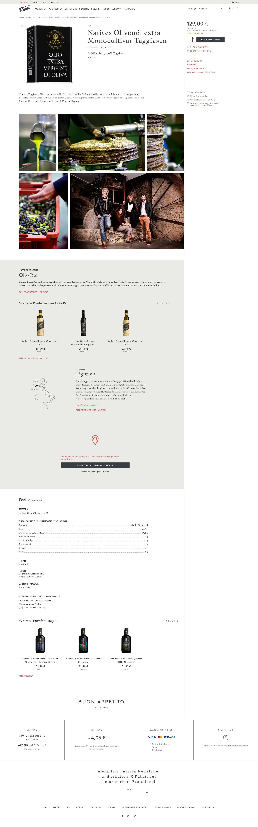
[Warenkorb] (237, 8)
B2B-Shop (24, 2)
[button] (229, 8)
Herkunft (192, 65)
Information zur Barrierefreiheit (134, 807)
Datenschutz (96, 807)
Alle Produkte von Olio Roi (34, 358)
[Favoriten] (233, 8)
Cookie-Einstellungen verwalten (95, 471)
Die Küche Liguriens (87, 405)
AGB (68, 807)
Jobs (45, 807)
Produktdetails (195, 68)
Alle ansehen (26, 676)
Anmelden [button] (234, 2)
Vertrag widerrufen (163, 807)
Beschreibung (194, 61)
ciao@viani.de (208, 807)
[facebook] (122, 816)
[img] (24, 8)
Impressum (80, 807)
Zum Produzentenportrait (201, 72)
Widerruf (111, 807)
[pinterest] (135, 816)
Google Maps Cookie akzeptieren (95, 465)
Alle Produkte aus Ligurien (91, 410)
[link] (41, 8)
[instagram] (128, 816)
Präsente (56, 807)
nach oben (102, 707)
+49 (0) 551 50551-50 (32, 745)
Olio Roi (93, 47)
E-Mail (129, 789)
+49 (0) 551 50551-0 (32, 735)
